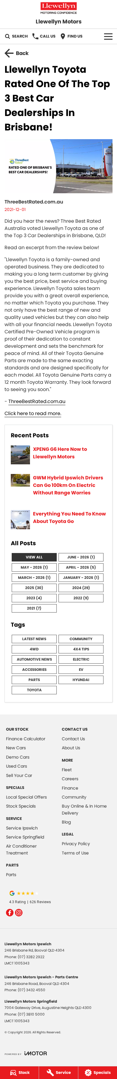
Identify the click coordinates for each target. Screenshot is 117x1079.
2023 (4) (34, 598)
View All (34, 557)
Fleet (67, 770)
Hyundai (81, 679)
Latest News (34, 638)
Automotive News (34, 659)
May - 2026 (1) (34, 567)
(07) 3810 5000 (31, 1014)
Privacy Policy (76, 844)
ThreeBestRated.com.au (36, 401)
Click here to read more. (32, 413)
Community (81, 638)
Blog (66, 822)
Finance (70, 788)
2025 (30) (34, 587)
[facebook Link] (10, 912)
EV (81, 669)
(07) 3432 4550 (31, 989)
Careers (70, 779)
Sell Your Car (19, 775)
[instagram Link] (18, 912)
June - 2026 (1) (81, 557)
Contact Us (73, 739)
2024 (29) (81, 587)
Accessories (34, 669)
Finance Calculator (25, 739)
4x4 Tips (81, 649)
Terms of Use (75, 853)
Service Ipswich (22, 828)
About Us (71, 748)
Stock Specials (21, 806)
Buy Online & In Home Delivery (84, 809)
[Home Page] (58, 8)
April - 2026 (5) (81, 567)
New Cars (16, 748)
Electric (81, 659)
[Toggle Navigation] (108, 36)
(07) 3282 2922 (31, 956)
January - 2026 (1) (81, 577)
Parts (34, 679)
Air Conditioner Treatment (21, 849)
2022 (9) (81, 598)
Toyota (34, 689)
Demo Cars (17, 757)
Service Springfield (25, 837)
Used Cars (16, 766)
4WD (34, 649)
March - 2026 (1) (34, 577)
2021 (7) (34, 608)
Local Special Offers (26, 797)
